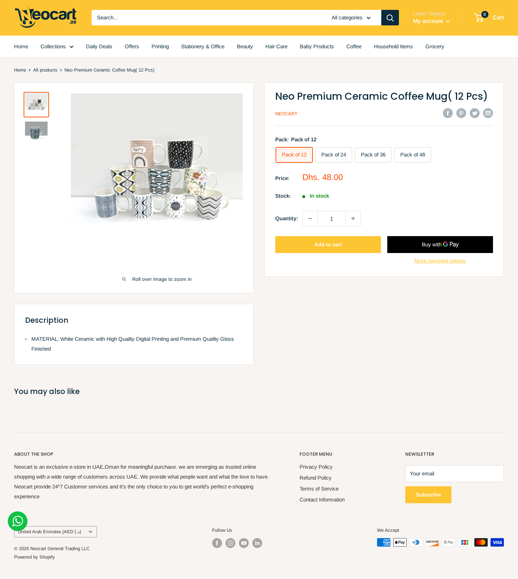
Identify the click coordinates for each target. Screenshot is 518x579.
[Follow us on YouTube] (244, 543)
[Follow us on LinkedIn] (257, 543)
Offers (132, 46)
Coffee (354, 46)
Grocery (434, 46)
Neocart (286, 113)
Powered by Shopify (34, 557)
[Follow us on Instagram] (230, 543)
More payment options (440, 261)
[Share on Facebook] (448, 113)
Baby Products (317, 46)
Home (21, 46)
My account (428, 21)
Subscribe (428, 495)
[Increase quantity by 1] (353, 218)
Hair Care (276, 46)
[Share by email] (488, 113)
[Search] (390, 17)
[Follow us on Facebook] (217, 543)
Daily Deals (99, 46)
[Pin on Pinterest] (461, 113)
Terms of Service (319, 489)
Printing (160, 46)
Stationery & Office (202, 46)
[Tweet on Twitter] (475, 113)
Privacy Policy (316, 467)
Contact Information (322, 500)
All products (45, 70)
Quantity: (286, 218)
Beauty (245, 46)
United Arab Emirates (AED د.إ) (49, 531)
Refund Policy (316, 478)
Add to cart (328, 244)
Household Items (393, 46)
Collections (53, 46)
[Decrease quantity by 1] (310, 218)
